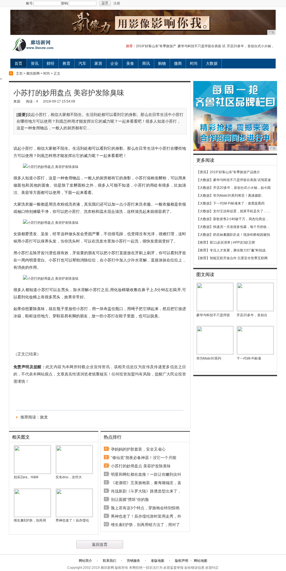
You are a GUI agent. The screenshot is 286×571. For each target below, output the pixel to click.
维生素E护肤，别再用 (30, 520)
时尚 (194, 63)
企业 (114, 63)
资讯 (35, 63)
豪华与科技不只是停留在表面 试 (201, 46)
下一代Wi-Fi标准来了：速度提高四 (238, 203)
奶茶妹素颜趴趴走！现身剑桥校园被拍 (241, 235)
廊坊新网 (33, 73)
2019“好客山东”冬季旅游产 (156, 46)
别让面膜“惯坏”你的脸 (130, 499)
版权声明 (181, 561)
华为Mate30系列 (208, 358)
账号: (30, 3)
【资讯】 (203, 172)
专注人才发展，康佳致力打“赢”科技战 (238, 250)
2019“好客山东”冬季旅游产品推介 (235, 172)
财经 (50, 63)
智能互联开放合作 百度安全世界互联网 (239, 258)
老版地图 (157, 561)
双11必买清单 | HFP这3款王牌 (232, 242)
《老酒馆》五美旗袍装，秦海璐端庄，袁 (146, 482)
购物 (162, 63)
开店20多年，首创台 (252, 315)
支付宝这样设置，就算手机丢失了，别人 (243, 211)
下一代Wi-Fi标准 (249, 358)
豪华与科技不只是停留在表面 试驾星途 (242, 180)
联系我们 (109, 561)
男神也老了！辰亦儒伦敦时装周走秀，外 (146, 516)
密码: (65, 3)
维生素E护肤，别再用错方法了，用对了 (145, 524)
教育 (66, 63)
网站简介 (85, 561)
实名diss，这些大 (69, 477)
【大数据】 (204, 180)
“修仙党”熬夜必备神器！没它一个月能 (143, 457)
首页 (18, 63)
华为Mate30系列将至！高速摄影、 (239, 196)
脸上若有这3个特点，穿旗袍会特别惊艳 (145, 508)
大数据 (212, 63)
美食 (130, 63)
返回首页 (100, 544)
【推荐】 (203, 242)
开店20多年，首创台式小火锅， (250, 46)
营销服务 (133, 561)
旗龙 (44, 417)
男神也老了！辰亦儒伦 (72, 520)
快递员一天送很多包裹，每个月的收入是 (243, 227)
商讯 (146, 63)
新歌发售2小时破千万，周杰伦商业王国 (242, 219)
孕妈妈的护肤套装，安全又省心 (138, 449)
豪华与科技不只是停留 (213, 315)
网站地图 (200, 561)
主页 (19, 73)
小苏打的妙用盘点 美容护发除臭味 (141, 466)
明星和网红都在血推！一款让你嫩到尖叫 (146, 474)
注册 (116, 3)
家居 (98, 63)
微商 (178, 63)
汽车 (82, 63)
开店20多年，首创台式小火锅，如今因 (242, 188)
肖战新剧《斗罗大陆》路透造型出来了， (146, 491)
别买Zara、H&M (26, 477)
